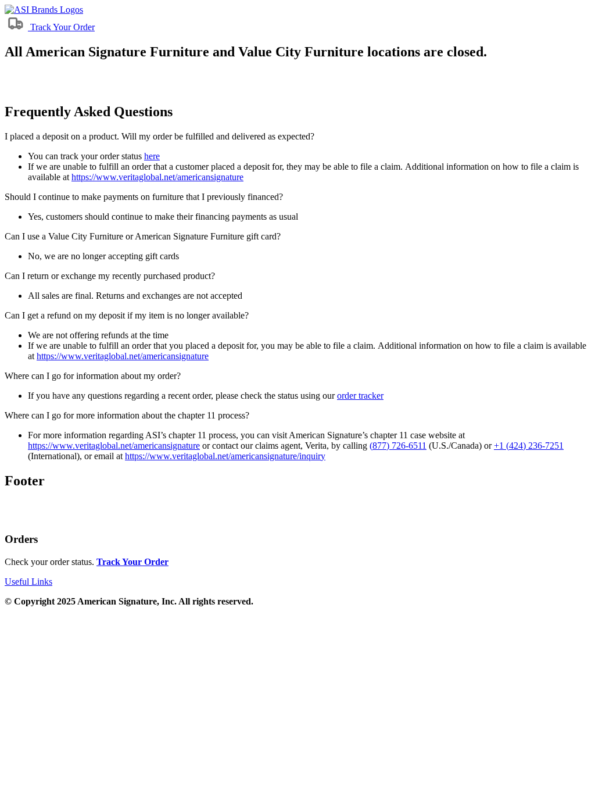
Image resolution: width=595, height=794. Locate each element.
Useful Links (28, 581)
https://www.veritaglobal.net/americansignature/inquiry (225, 456)
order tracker (360, 395)
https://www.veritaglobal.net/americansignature (157, 177)
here (152, 156)
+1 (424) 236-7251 (529, 445)
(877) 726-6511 (398, 445)
